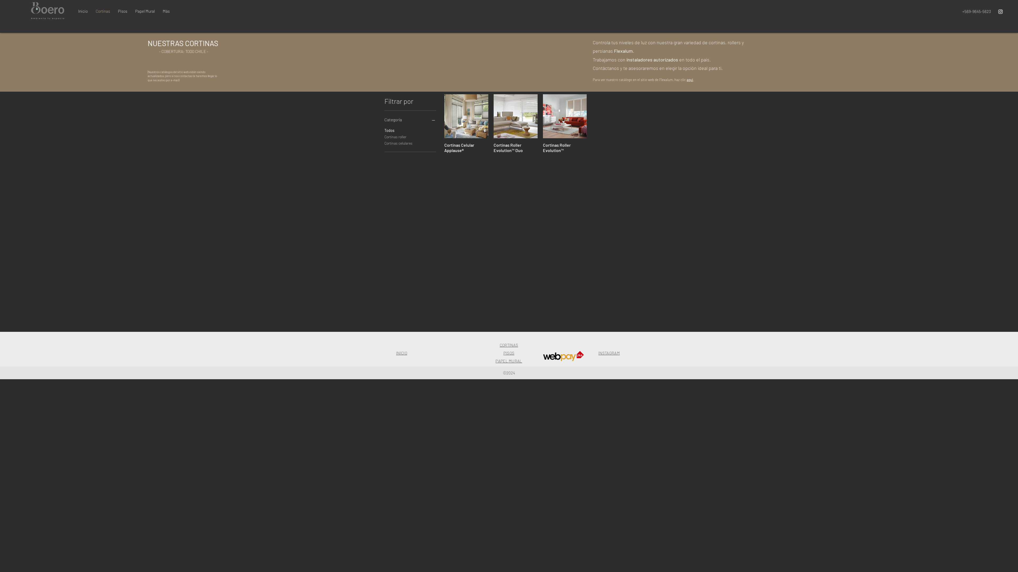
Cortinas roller (395, 137)
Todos (389, 130)
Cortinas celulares (398, 143)
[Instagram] (1000, 12)
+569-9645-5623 (976, 11)
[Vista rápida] (466, 116)
